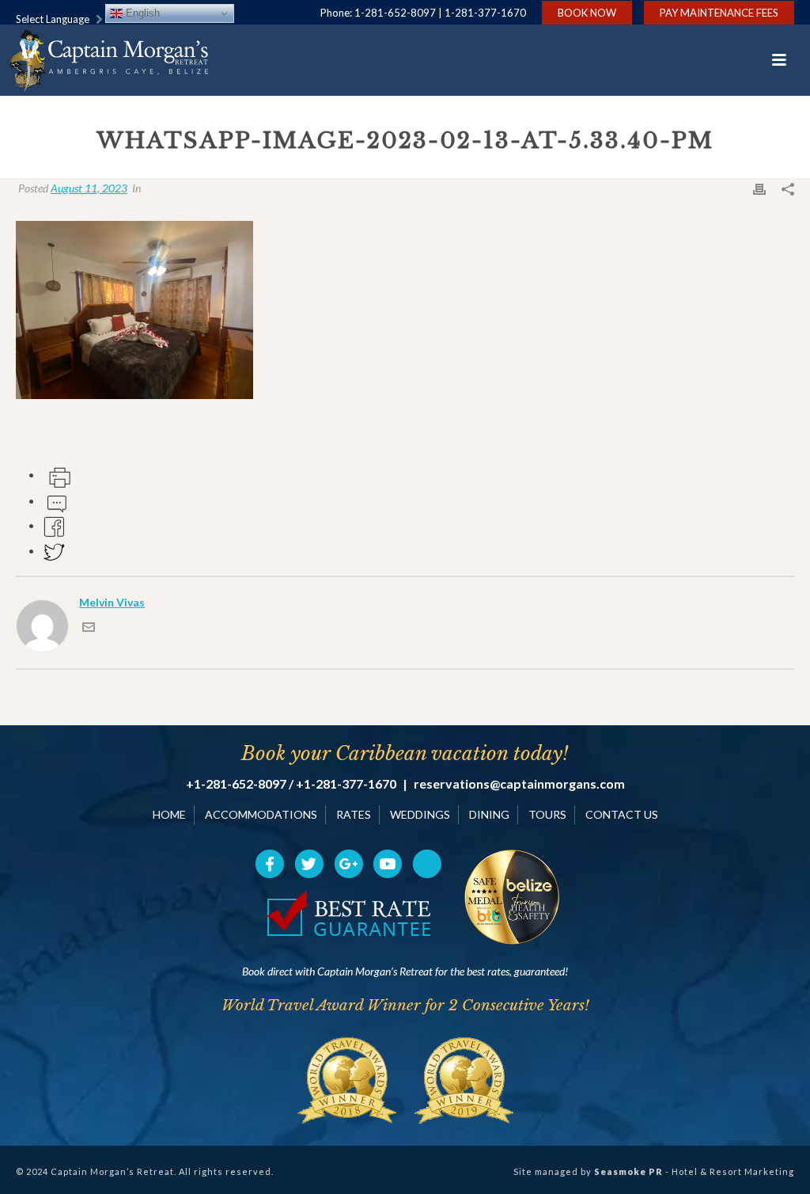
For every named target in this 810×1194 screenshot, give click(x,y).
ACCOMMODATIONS (261, 814)
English (141, 13)
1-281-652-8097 (395, 12)
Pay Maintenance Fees (719, 12)
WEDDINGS (420, 814)
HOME (169, 814)
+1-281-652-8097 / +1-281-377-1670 (291, 784)
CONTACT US (621, 814)
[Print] (759, 188)
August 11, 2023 (89, 188)
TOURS (547, 814)
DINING (489, 814)
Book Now (587, 12)
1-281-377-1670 (485, 12)
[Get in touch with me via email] (88, 629)
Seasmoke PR (628, 1171)
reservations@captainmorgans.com (519, 784)
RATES (353, 814)
